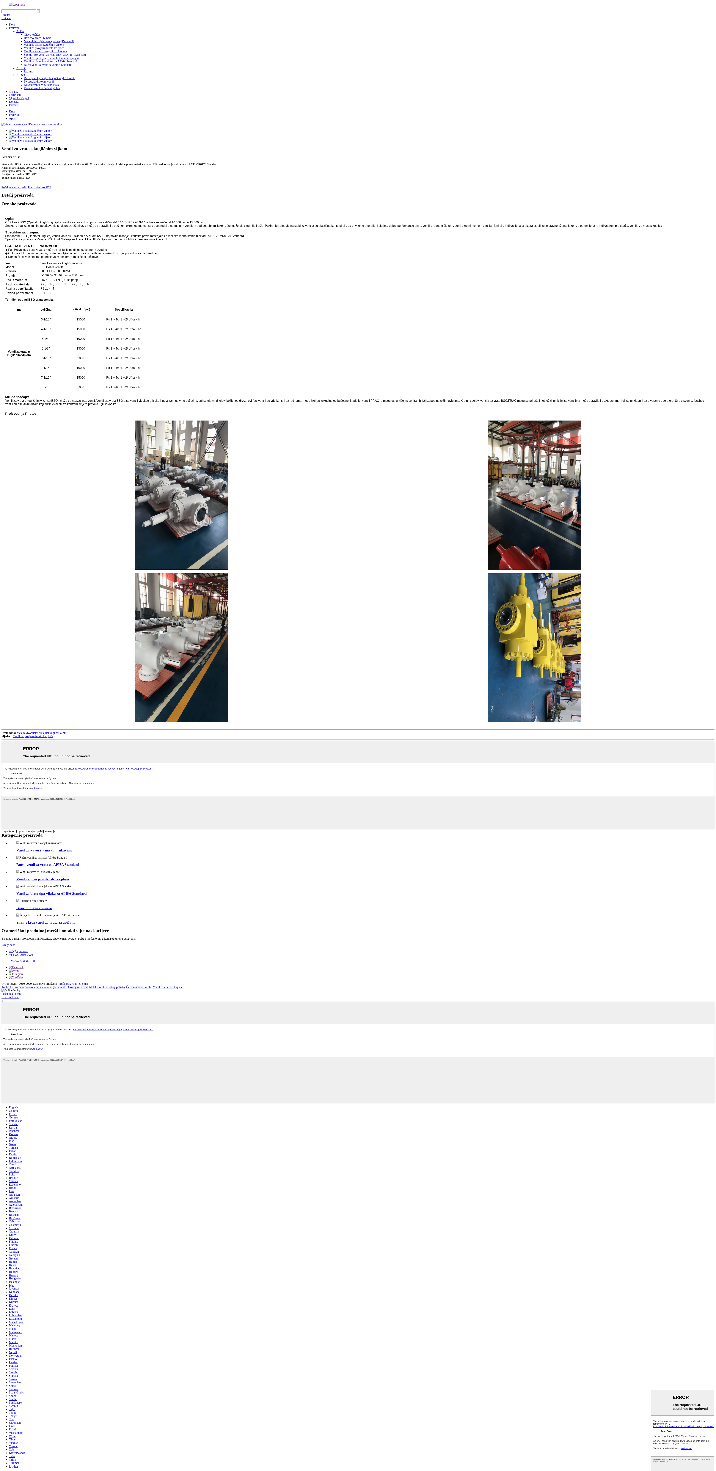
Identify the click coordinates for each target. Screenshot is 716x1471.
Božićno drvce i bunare (37, 37)
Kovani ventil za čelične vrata (41, 84)
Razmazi (29, 71)
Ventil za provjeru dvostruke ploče (44, 48)
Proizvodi (14, 27)
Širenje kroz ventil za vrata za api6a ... (45, 922)
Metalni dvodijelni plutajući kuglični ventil (49, 41)
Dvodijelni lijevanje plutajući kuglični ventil (49, 78)
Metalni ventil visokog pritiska (107, 987)
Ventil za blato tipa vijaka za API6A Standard (50, 61)
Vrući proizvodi (67, 983)
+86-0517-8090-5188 (22, 961)
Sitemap (84, 983)
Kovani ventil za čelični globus (42, 88)
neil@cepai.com (18, 951)
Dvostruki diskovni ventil (39, 81)
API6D (20, 74)
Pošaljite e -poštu (11, 993)
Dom (12, 24)
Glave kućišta (32, 34)
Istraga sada (8, 945)
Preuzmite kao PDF (39, 187)
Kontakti (14, 101)
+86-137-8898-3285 (21, 954)
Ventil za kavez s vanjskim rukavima (45, 51)
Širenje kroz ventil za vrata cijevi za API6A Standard (55, 54)
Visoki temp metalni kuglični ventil (45, 987)
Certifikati (15, 95)
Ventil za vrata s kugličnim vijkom (44, 44)
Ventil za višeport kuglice (168, 987)
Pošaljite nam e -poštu (14, 187)
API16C (21, 68)
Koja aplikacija (10, 997)
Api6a (20, 31)
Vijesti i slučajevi (19, 98)
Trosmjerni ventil (78, 987)
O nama (13, 91)
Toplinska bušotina (12, 987)
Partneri (13, 105)
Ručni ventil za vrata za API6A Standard (48, 64)
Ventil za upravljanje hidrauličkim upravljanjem (51, 58)
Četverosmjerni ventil (138, 987)
